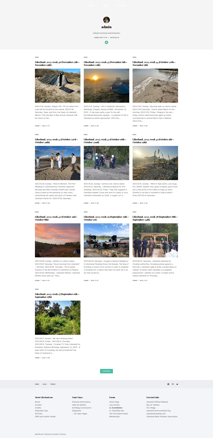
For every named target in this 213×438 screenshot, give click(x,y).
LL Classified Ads (116, 411)
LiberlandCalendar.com (156, 413)
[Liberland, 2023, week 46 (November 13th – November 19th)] (57, 86)
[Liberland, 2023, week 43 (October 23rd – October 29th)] (57, 163)
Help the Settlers (79, 405)
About (37, 402)
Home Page (114, 402)
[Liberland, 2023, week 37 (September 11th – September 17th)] (57, 318)
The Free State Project (118, 413)
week (37, 57)
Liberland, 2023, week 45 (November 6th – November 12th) (105, 63)
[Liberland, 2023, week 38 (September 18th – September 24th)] (155, 240)
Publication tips (41, 411)
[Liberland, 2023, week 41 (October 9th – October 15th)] (155, 163)
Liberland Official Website (157, 402)
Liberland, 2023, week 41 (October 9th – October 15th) (153, 141)
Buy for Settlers (153, 405)
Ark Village (151, 408)
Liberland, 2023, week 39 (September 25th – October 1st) (106, 218)
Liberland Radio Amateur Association (162, 416)
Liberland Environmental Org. (158, 411)
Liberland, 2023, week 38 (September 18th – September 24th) (155, 218)
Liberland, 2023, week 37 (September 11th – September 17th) (57, 295)
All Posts (38, 413)
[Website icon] (106, 42)
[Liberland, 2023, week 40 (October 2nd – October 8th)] (57, 240)
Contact (38, 405)
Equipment (76, 411)
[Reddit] (177, 384)
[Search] (177, 5)
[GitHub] (173, 384)
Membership (114, 416)
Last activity (114, 405)
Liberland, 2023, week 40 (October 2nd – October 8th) (56, 218)
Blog (106, 5)
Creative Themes (59, 434)
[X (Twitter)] (168, 384)
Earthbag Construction (81, 408)
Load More (106, 371)
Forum (122, 5)
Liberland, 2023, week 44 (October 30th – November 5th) (154, 63)
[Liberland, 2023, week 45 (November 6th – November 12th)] (106, 86)
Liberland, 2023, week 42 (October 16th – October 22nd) (105, 141)
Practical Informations (81, 402)
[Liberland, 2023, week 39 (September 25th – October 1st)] (106, 240)
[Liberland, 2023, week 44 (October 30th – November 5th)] (155, 86)
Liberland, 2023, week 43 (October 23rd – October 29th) (56, 141)
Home (90, 5)
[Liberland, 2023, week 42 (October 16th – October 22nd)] (106, 163)
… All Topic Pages (79, 413)
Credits (38, 408)
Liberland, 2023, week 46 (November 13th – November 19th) (57, 63)
